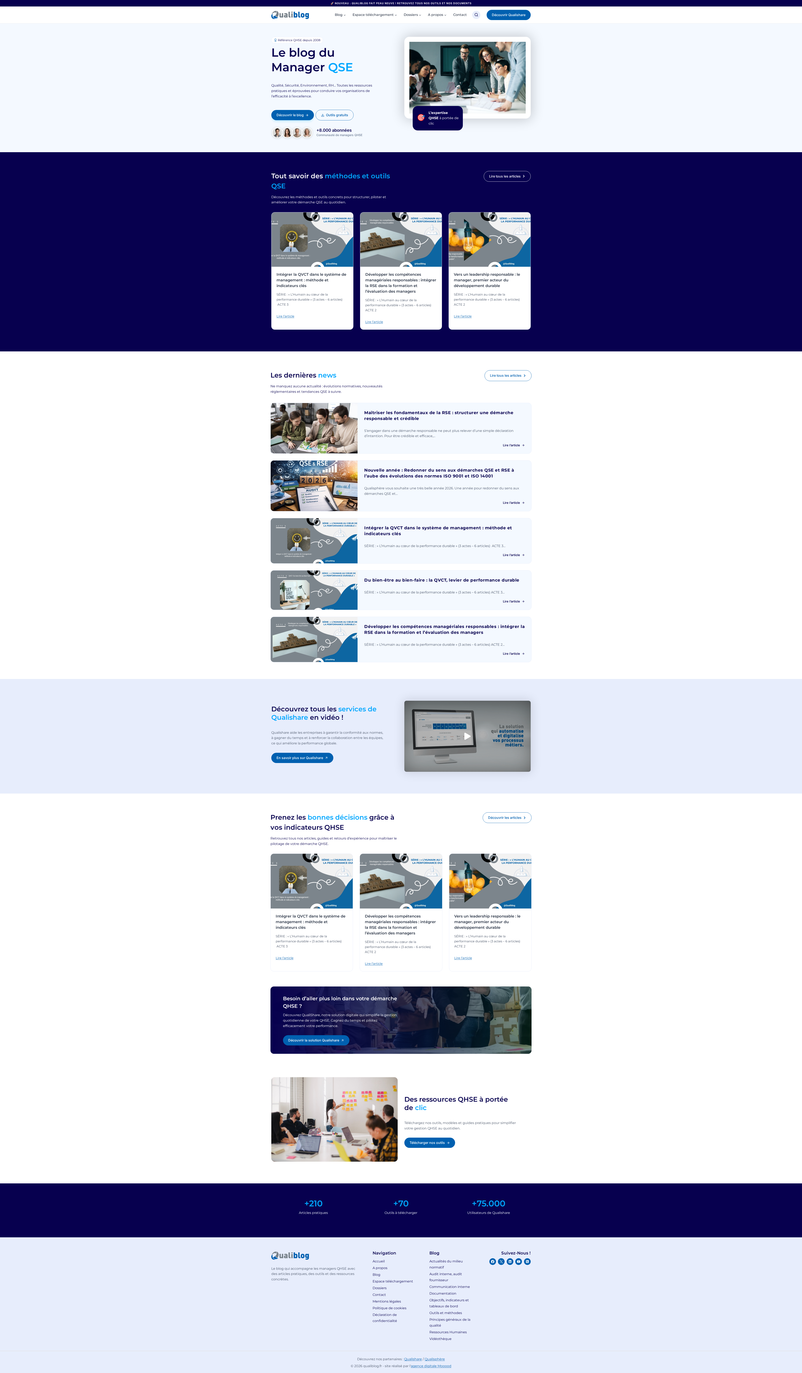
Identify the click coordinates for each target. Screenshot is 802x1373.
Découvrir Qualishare (508, 15)
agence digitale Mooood (431, 1366)
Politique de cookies (389, 1308)
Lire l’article (285, 316)
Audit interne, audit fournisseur (445, 1277)
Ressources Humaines (448, 1332)
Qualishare (413, 1359)
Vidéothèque (440, 1339)
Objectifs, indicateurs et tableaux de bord (449, 1303)
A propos (380, 1268)
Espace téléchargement (393, 1281)
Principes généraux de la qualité (449, 1323)
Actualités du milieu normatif (446, 1264)
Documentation (442, 1293)
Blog (376, 1275)
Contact (460, 15)
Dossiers (380, 1288)
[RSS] (527, 1261)
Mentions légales (387, 1301)
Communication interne (449, 1287)
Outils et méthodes (445, 1313)
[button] (467, 736)
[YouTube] (518, 1261)
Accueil (379, 1261)
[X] (501, 1261)
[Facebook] (492, 1261)
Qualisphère (435, 1359)
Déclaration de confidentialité (385, 1318)
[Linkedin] (510, 1261)
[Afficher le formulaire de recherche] (476, 15)
